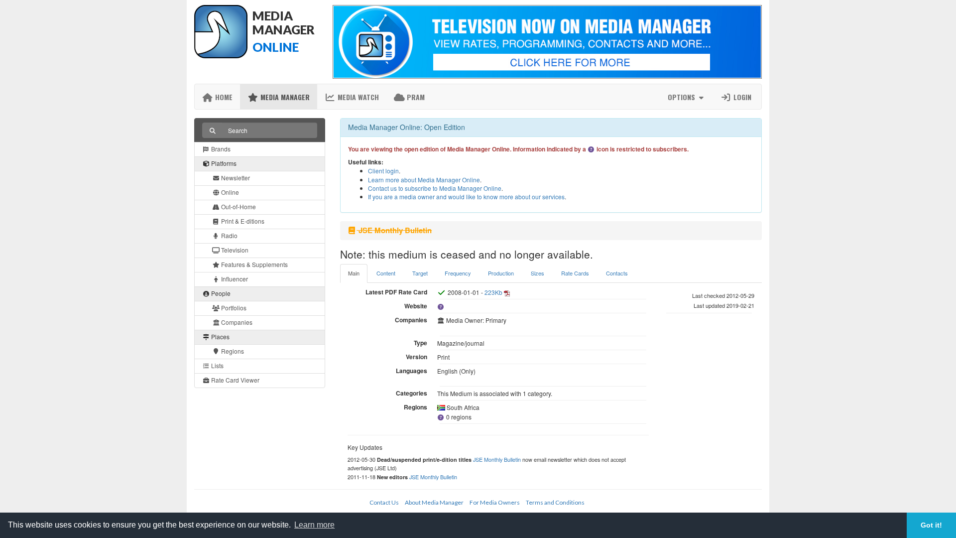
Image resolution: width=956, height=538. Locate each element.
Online (229, 192)
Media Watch (357, 97)
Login (741, 97)
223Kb (493, 292)
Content (385, 273)
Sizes (537, 273)
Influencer (234, 278)
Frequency (458, 273)
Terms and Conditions (555, 502)
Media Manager (284, 97)
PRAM (415, 97)
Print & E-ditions (242, 221)
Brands (220, 148)
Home (223, 97)
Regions (232, 351)
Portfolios (233, 307)
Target (420, 273)
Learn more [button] (314, 525)
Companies (236, 322)
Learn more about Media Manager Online (424, 179)
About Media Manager (434, 502)
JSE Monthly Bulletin (497, 459)
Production (501, 273)
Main (353, 273)
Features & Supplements (254, 264)
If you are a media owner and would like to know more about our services (466, 196)
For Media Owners (495, 502)
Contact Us (384, 502)
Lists (217, 365)
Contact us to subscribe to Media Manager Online (434, 188)
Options (682, 97)
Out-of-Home (238, 206)
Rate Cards (575, 273)
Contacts (617, 273)
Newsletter (235, 177)
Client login (383, 170)
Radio (229, 235)
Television (234, 250)
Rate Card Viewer (234, 380)
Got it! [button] (931, 525)
